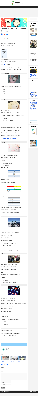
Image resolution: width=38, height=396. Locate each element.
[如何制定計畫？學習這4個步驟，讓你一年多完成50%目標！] (22, 358)
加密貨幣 (17, 6)
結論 (2, 57)
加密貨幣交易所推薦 (13, 6)
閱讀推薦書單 (26, 6)
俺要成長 (17, 2)
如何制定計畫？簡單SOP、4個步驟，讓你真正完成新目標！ (10, 138)
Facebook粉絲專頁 (33, 62)
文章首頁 (8, 6)
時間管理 (3, 367)
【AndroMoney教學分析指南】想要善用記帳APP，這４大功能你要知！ (14, 361)
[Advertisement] (19, 12)
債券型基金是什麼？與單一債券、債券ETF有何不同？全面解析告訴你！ (33, 95)
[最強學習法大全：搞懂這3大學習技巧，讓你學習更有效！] (5, 358)
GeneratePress (8, 391)
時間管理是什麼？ (4, 51)
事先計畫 (3, 53)
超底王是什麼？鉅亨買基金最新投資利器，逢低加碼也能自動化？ (33, 86)
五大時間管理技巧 (4, 52)
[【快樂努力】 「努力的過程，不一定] (36, 34)
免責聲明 (34, 391)
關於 (29, 6)
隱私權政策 (36, 391)
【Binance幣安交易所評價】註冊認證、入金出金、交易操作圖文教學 (33, 75)
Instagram (33, 63)
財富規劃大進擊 (21, 6)
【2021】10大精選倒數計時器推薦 (7, 340)
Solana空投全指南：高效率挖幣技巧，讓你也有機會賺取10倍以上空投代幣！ (33, 92)
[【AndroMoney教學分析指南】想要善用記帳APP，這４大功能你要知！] (14, 358)
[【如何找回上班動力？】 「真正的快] (33, 31)
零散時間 (3, 55)
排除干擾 (3, 56)
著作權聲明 (31, 391)
